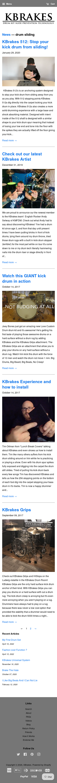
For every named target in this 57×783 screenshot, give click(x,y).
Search (28, 708)
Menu (9, 3)
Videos (28, 720)
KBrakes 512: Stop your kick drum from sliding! (25, 44)
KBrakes (27, 764)
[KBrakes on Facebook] (25, 754)
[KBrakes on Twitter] (18, 754)
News (6, 34)
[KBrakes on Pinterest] (32, 754)
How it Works (29, 736)
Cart (52, 3)
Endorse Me (28, 739)
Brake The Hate (10, 670)
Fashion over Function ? (14, 650)
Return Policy (28, 728)
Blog (28, 724)
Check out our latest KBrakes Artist (22, 156)
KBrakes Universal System (16, 660)
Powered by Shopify (41, 764)
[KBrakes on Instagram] (38, 754)
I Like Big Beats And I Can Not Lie (19, 680)
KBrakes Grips (16, 510)
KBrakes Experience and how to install (26, 384)
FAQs (28, 716)
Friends (28, 732)
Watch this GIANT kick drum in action (24, 278)
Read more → (9, 140)
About (28, 712)
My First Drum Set (11, 639)
